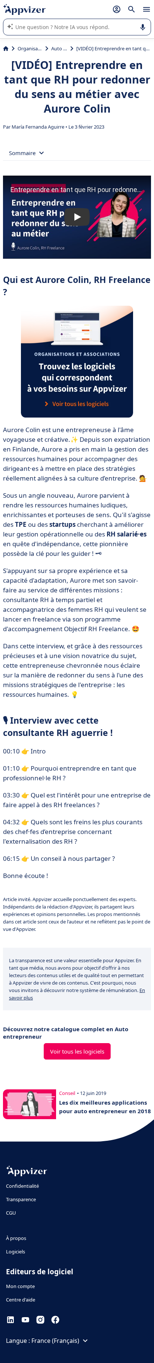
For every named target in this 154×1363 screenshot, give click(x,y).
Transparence (21, 1199)
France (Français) (55, 1341)
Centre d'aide (20, 1299)
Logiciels (15, 1251)
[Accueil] (6, 48)
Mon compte (20, 1286)
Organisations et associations (30, 48)
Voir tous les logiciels (77, 1051)
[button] (77, 217)
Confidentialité (22, 1186)
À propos (16, 1238)
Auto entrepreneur (59, 48)
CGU (11, 1212)
